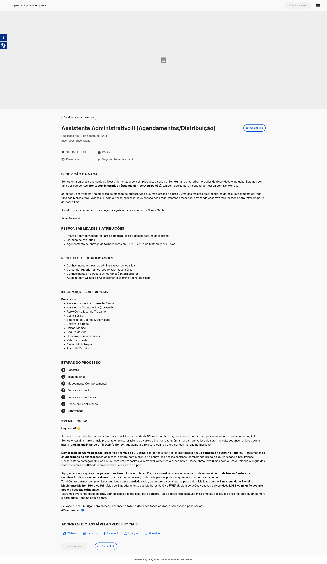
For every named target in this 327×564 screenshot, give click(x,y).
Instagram (133, 533)
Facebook (113, 533)
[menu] (318, 5)
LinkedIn (92, 533)
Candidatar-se (298, 5)
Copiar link (256, 127)
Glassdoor (155, 533)
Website (72, 533)
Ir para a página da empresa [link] (29, 5)
